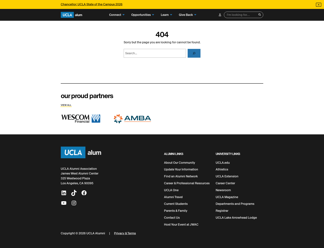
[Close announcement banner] (318, 5)
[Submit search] (259, 15)
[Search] (194, 53)
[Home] (71, 15)
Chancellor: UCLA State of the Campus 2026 (92, 4)
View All (66, 105)
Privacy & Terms (125, 233)
